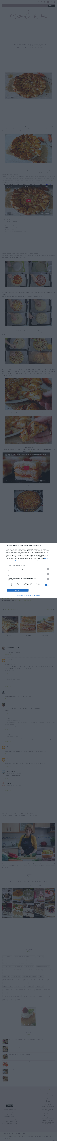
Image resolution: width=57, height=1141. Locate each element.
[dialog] (28, 570)
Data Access (28, 595)
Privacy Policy (37, 595)
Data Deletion (20, 595)
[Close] (54, 545)
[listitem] (28, 565)
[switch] (47, 569)
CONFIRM (18, 590)
